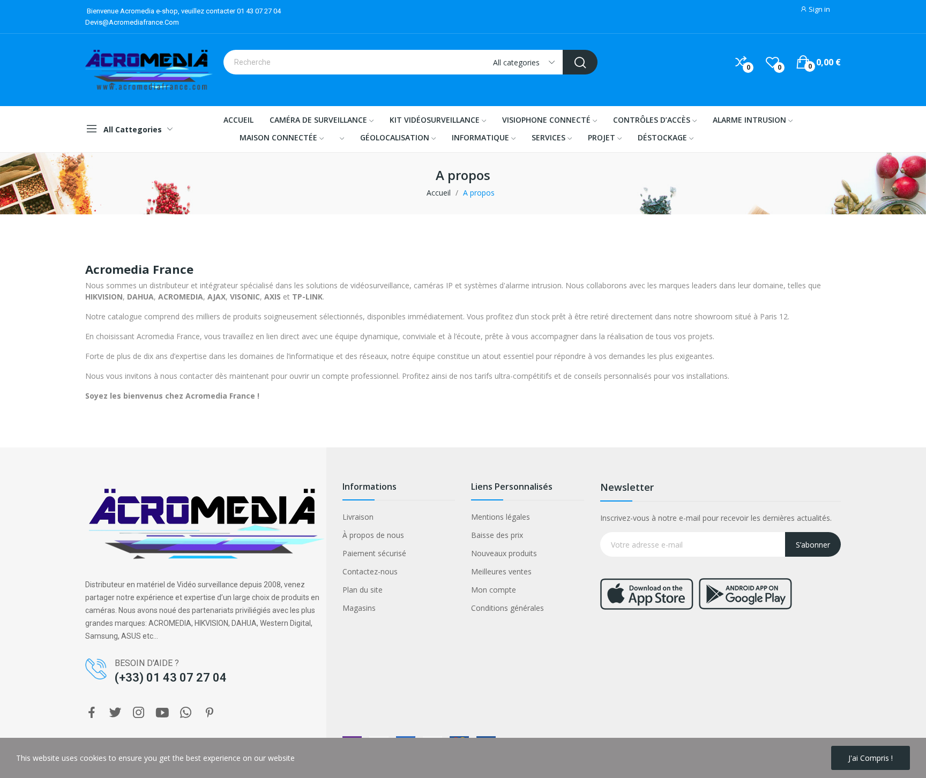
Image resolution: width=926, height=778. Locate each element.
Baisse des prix (497, 535)
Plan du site (362, 590)
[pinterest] (209, 713)
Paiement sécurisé (374, 553)
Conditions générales (507, 608)
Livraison (358, 517)
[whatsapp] (186, 713)
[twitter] (115, 713)
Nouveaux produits (504, 553)
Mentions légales (500, 517)
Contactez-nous (370, 571)
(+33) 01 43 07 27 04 (171, 677)
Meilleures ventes (501, 571)
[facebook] (91, 713)
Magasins (359, 608)
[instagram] (138, 713)
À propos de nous (373, 535)
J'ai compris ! (870, 758)
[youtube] (162, 713)
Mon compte (493, 590)
